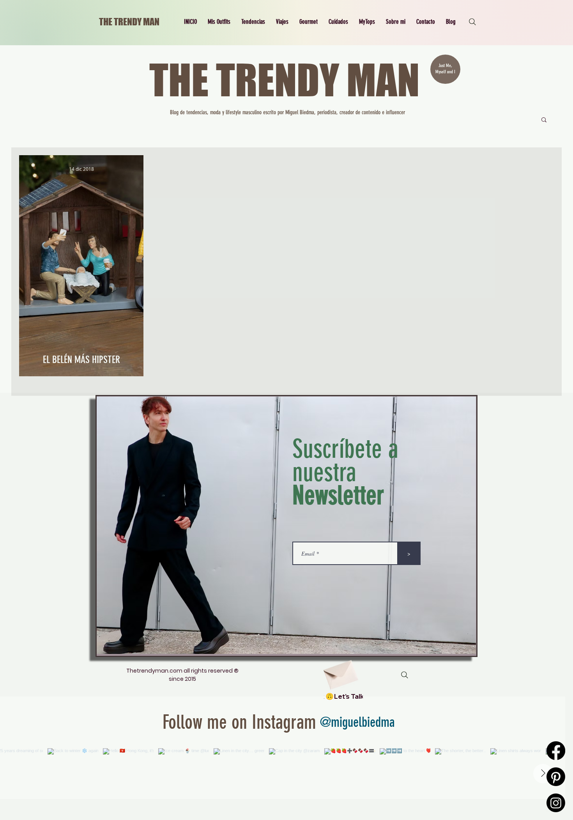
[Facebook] (555, 750)
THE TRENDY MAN (129, 21)
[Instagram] (555, 802)
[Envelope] (339, 672)
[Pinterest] (555, 776)
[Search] (472, 22)
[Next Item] (543, 773)
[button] (219, 22)
